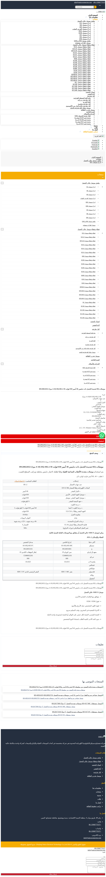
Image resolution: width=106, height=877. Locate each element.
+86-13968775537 (99, 2)
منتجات (95, 19)
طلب (99, 799)
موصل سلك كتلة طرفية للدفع (80, 108)
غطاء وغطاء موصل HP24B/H (80, 80)
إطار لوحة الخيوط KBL (83, 116)
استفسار (101, 441)
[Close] (104, 856)
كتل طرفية (91, 96)
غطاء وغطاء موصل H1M (82, 70)
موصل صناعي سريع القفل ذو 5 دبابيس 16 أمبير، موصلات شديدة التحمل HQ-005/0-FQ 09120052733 (53, 698)
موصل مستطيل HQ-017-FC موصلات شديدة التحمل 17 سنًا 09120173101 (53, 715)
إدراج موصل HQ (85, 35)
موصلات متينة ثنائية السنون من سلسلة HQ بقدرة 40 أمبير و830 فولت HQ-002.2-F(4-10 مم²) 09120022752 (53, 690)
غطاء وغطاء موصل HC (83, 82)
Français (95, 144)
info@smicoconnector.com (83, 2)
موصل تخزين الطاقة (88, 110)
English (95, 140)
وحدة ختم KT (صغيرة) (83, 122)
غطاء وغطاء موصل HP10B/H (80, 76)
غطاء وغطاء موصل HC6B (82, 84)
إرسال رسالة (53, 666)
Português (94, 147)
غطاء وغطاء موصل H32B (82, 66)
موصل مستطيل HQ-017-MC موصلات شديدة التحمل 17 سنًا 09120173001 (53, 706)
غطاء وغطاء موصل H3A (82, 47)
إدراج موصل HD (85, 27)
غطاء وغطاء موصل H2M (82, 72)
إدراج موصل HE (85, 25)
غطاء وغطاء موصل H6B (82, 59)
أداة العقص (91, 94)
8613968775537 (99, 848)
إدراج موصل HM (85, 39)
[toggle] (103, 177)
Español (95, 149)
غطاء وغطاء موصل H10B (82, 60)
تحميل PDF (100, 436)
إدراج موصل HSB (85, 33)
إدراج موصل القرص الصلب (81, 29)
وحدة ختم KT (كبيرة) (83, 124)
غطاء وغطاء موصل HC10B (81, 86)
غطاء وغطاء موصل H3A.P (81, 49)
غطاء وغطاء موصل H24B (82, 64)
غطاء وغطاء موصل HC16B (81, 88)
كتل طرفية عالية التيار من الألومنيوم (78, 106)
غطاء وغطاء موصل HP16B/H (80, 78)
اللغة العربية (98, 136)
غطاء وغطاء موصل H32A (82, 57)
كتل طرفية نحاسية (84, 104)
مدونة (99, 795)
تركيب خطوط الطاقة (90, 132)
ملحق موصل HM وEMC (82, 41)
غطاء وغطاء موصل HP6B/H (81, 74)
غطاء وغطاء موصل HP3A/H (81, 51)
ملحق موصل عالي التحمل (86, 21)
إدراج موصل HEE (85, 31)
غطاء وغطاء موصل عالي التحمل (84, 45)
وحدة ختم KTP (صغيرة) (82, 118)
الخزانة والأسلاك (89, 114)
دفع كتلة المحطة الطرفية (82, 98)
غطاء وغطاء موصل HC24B (81, 90)
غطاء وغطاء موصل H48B (82, 68)
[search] (95, 7)
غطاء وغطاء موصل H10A (82, 53)
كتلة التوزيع (87, 102)
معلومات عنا (96, 788)
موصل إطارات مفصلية (83, 43)
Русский (94, 142)
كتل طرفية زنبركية (84, 100)
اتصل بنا (98, 802)
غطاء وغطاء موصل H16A (82, 55)
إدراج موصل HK (85, 37)
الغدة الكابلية (90, 112)
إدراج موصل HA (85, 23)
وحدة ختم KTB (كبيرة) (83, 120)
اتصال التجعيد (90, 92)
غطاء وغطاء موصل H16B (82, 62)
